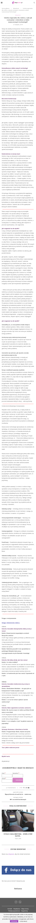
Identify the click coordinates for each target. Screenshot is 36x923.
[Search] (34, 2)
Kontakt (10, 909)
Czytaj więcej (23, 921)
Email (4, 778)
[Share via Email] (28, 788)
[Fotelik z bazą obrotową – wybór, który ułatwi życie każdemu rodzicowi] (18, 821)
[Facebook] (16, 902)
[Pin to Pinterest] (26, 788)
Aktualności (16, 8)
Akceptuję (14, 921)
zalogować (11, 854)
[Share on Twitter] (25, 788)
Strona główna (5, 8)
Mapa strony (25, 909)
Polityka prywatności (14, 911)
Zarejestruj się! (20, 881)
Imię (3, 773)
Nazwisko (16, 773)
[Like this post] (21, 788)
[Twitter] (20, 902)
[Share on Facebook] (23, 788)
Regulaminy (24, 911)
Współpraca (16, 909)
